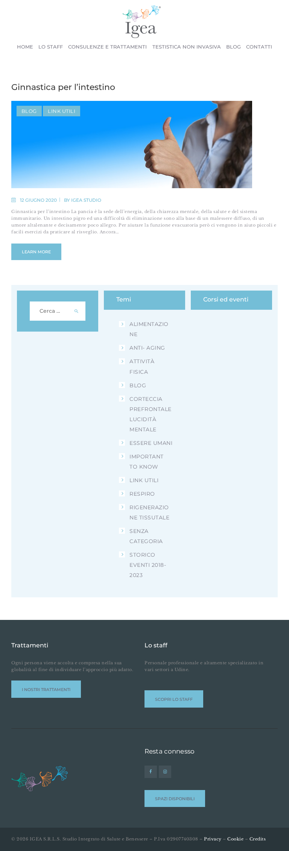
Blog (29, 111)
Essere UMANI (150, 443)
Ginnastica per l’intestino (63, 87)
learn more (36, 251)
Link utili (61, 111)
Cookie (235, 839)
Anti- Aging (147, 347)
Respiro (142, 493)
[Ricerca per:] (58, 311)
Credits (257, 839)
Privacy (213, 839)
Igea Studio (86, 200)
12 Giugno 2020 (38, 200)
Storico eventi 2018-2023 (147, 564)
